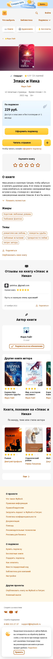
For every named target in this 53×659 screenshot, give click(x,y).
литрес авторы (11, 242)
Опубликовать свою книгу (14, 255)
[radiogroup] (26, 165)
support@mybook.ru (31, 624)
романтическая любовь (14, 233)
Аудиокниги (27, 29)
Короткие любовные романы (17, 214)
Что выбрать (8, 20)
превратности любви (37, 238)
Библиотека (26, 20)
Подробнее (32, 648)
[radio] (15, 165)
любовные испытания (14, 238)
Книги (10, 29)
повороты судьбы (37, 233)
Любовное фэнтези (13, 219)
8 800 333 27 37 (11, 624)
